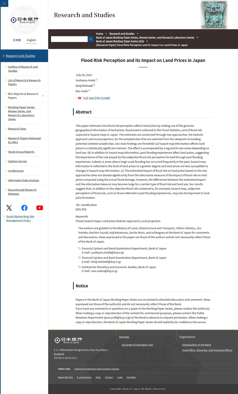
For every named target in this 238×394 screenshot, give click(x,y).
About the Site (65, 377)
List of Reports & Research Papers (24, 82)
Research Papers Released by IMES (24, 140)
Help (98, 377)
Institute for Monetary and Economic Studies (96, 368)
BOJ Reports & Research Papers (23, 96)
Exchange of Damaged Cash (137, 344)
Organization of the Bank (196, 344)
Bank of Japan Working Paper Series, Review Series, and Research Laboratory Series (145, 37)
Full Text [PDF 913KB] (96, 98)
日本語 (17, 40)
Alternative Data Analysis (23, 180)
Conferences (16, 171)
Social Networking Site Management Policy (20, 218)
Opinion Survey (17, 161)
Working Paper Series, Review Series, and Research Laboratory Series (21, 113)
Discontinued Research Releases (22, 192)
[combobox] (69, 39)
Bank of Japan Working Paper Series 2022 (120, 41)
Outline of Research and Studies (23, 69)
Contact (109, 377)
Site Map (131, 377)
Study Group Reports (21, 152)
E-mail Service (84, 377)
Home (99, 33)
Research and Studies (20, 56)
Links (120, 377)
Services (124, 337)
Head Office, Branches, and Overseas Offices (207, 350)
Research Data (17, 129)
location (58, 354)
